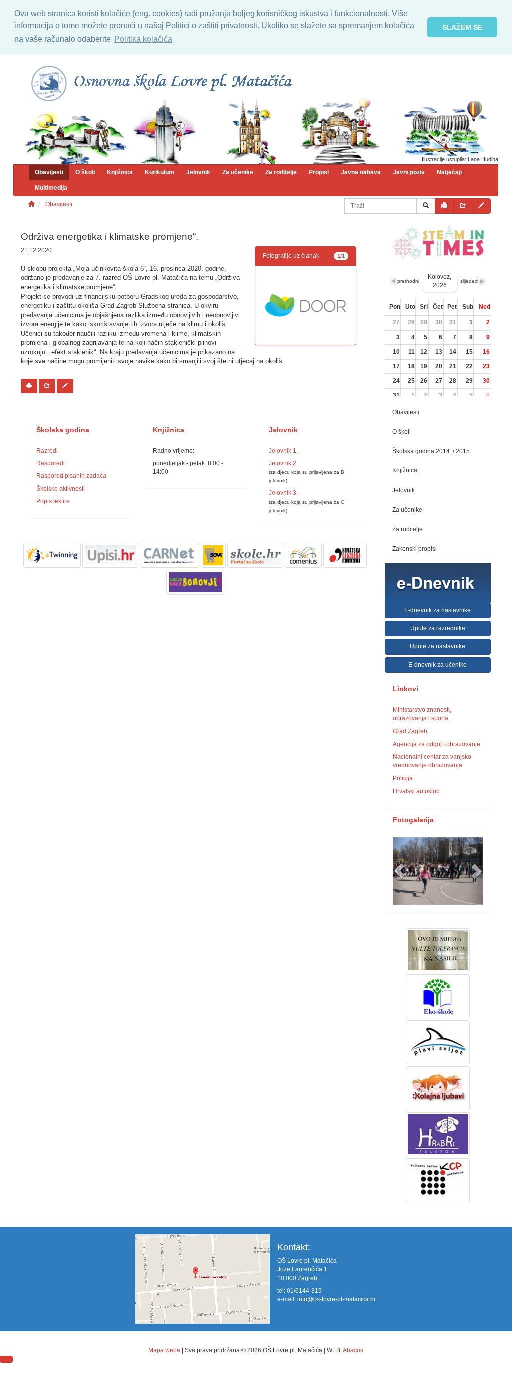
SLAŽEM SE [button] (462, 27)
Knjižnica (120, 172)
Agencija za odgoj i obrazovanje (436, 744)
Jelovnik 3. (283, 492)
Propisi (319, 172)
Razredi (47, 450)
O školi (85, 172)
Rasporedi (50, 463)
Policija (403, 778)
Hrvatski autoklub (416, 791)
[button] (399, 871)
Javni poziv (409, 172)
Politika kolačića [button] (143, 39)
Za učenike (238, 172)
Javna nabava (361, 172)
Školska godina (63, 430)
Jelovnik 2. (283, 463)
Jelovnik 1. (283, 450)
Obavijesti (49, 172)
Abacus (353, 1350)
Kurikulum (159, 172)
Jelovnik (198, 172)
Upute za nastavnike (438, 646)
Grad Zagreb (410, 731)
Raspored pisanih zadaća (71, 475)
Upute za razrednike (438, 628)
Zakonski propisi (414, 548)
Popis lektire (53, 501)
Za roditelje (281, 172)
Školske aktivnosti (60, 488)
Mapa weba (164, 1350)
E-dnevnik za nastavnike (437, 610)
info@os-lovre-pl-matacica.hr (337, 1299)
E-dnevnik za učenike (437, 664)
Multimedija (51, 187)
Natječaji (449, 172)
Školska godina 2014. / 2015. (432, 451)
